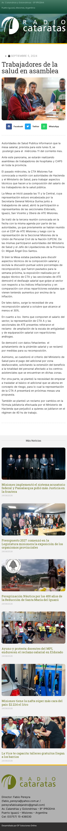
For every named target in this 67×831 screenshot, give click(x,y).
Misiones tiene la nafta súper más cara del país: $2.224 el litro (32, 702)
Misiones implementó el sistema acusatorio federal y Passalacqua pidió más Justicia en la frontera (33, 488)
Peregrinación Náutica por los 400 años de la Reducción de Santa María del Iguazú (32, 598)
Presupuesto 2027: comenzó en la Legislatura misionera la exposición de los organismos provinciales (32, 543)
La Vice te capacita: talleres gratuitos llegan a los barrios (33, 755)
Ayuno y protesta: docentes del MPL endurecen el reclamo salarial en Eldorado (32, 650)
